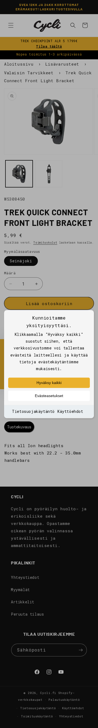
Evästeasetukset (49, 396)
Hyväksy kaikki (49, 383)
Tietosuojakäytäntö (33, 411)
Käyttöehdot (70, 411)
